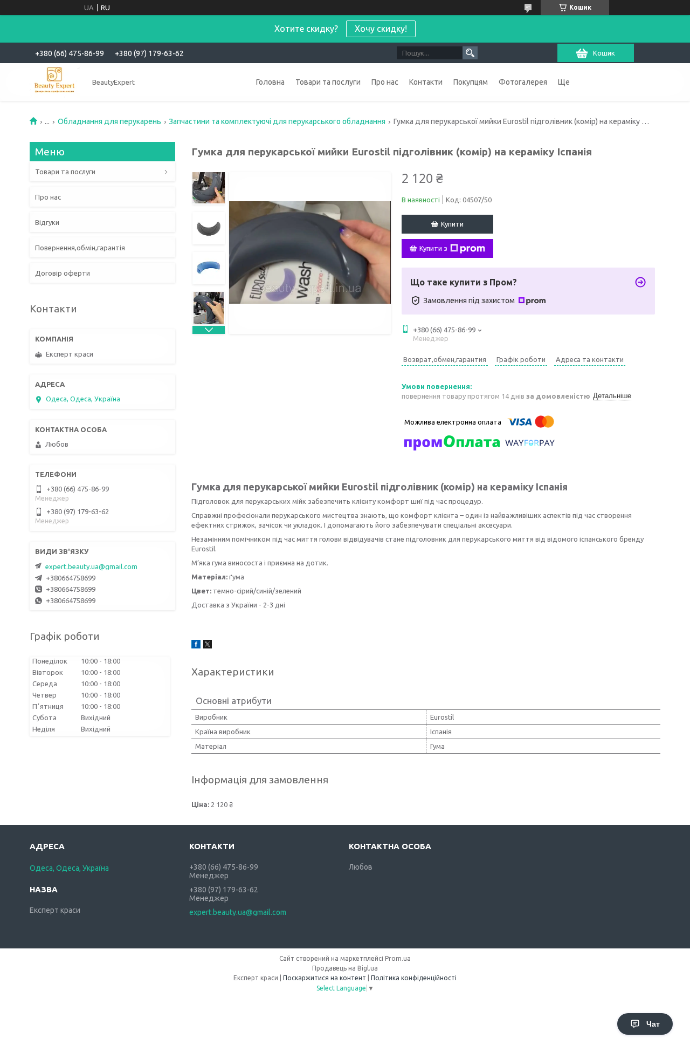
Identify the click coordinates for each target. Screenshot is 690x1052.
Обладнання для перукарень (109, 121)
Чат (653, 1024)
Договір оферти (62, 273)
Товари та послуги (328, 82)
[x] (207, 646)
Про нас (384, 82)
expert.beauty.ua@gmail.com (91, 566)
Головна (270, 82)
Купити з (433, 248)
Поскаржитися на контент (324, 977)
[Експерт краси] (55, 81)
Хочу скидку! (381, 28)
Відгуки (47, 222)
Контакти (426, 82)
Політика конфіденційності (414, 977)
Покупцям (470, 82)
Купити (452, 224)
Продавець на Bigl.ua (345, 968)
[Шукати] (470, 52)
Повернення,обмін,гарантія (80, 247)
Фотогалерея (523, 82)
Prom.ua (398, 958)
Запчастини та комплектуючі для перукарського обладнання (277, 121)
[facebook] (196, 646)
